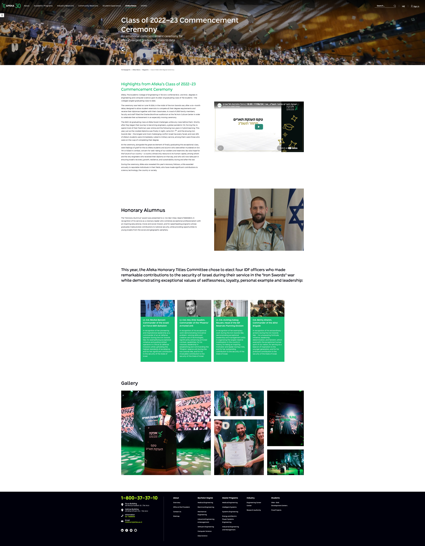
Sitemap (176, 516)
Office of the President (181, 507)
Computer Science (205, 531)
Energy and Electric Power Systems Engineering (229, 519)
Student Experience (112, 6)
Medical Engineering (205, 502)
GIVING (144, 6)
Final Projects (276, 510)
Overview (176, 502)
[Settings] (297, 149)
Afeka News (130, 6)
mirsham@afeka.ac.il (133, 522)
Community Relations (88, 6)
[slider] (248, 149)
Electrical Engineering (206, 507)
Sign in (416, 6)
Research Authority (254, 510)
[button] (2, 15)
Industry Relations (65, 6)
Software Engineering (206, 527)
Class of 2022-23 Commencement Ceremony (180, 25)
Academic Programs (43, 6)
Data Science (202, 536)
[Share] (123, 49)
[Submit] (395, 6)
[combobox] (385, 6)
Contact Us (177, 512)
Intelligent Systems (229, 507)
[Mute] (284, 149)
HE (403, 6)
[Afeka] (11, 5)
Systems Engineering (230, 512)
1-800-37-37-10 (139, 498)
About (26, 6)
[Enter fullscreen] (301, 149)
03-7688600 (130, 517)
